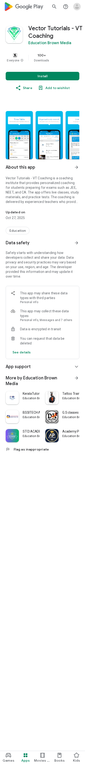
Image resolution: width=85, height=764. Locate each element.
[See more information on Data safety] (76, 243)
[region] (42, 57)
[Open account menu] (77, 6)
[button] (22, 60)
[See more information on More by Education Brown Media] (76, 378)
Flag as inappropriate (27, 449)
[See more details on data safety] (22, 352)
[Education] (18, 230)
